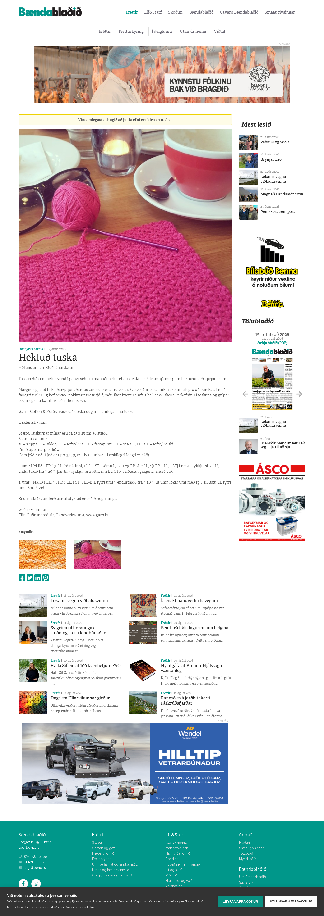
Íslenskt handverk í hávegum (189, 600)
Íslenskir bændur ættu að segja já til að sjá (282, 445)
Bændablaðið (201, 12)
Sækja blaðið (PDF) (272, 343)
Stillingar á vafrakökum (291, 901)
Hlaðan (244, 842)
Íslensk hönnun (177, 842)
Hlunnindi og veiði (179, 881)
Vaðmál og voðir (274, 142)
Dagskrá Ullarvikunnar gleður (80, 698)
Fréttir (132, 12)
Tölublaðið (257, 321)
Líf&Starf (153, 12)
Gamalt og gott (103, 848)
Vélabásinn (174, 886)
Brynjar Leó (271, 159)
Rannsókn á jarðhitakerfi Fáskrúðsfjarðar (185, 700)
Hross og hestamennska (110, 870)
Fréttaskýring (131, 31)
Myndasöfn (247, 859)
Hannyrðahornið (31, 349)
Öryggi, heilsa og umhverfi (112, 875)
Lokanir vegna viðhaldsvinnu (79, 600)
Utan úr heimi (193, 31)
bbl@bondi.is (33, 862)
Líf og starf (174, 870)
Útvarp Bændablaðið (239, 12)
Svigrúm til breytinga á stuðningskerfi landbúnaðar (78, 630)
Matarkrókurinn (177, 848)
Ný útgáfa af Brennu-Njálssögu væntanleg (191, 668)
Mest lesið (256, 124)
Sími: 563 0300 (35, 857)
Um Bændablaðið (252, 877)
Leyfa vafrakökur (240, 901)
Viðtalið (171, 875)
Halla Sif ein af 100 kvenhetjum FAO (86, 665)
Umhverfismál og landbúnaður (115, 864)
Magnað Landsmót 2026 (281, 194)
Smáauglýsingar (280, 12)
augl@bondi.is (34, 868)
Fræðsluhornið (103, 853)
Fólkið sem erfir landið (183, 864)
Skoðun (175, 12)
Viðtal (219, 31)
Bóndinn (172, 859)
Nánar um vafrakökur (80, 907)
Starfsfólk (246, 882)
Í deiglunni (162, 31)
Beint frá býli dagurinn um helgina (194, 628)
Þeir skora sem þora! (278, 211)
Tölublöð (246, 853)
